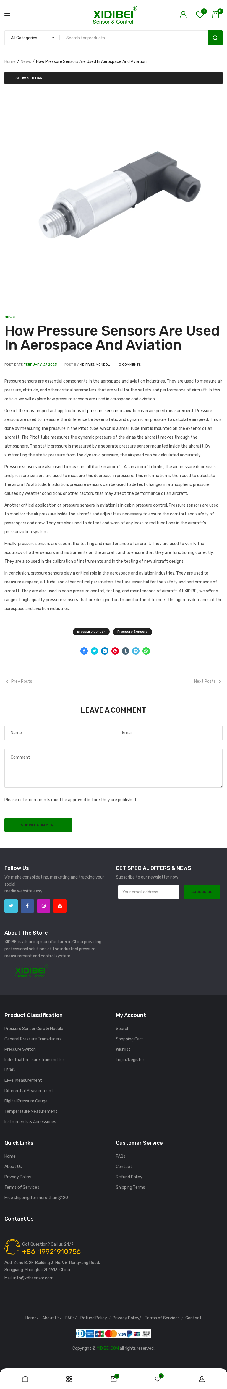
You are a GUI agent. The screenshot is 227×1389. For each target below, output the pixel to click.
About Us (13, 1166)
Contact (124, 1166)
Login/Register (130, 1059)
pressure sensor (91, 632)
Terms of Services (21, 1187)
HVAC (9, 1070)
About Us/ (52, 1318)
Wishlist (123, 1049)
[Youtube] (60, 906)
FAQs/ (71, 1318)
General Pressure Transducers (32, 1039)
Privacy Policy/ (127, 1318)
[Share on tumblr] (125, 651)
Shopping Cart (129, 1039)
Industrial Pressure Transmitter (34, 1059)
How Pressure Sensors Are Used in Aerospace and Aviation (112, 337)
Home (10, 61)
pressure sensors (103, 410)
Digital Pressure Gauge (26, 1101)
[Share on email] (104, 651)
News (26, 61)
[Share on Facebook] (84, 651)
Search (215, 37)
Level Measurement (23, 1080)
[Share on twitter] (94, 651)
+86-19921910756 (51, 1252)
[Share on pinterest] (115, 651)
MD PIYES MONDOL (95, 364)
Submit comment (38, 825)
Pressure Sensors (132, 632)
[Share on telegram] (136, 651)
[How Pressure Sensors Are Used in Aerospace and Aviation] (113, 197)
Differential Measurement (28, 1090)
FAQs (120, 1156)
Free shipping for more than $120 (36, 1197)
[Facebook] (27, 906)
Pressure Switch (20, 1049)
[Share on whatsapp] (146, 651)
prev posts (21, 681)
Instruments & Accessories (30, 1121)
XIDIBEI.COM (108, 1348)
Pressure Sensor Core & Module (33, 1028)
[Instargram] (43, 906)
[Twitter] (11, 906)
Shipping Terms (130, 1187)
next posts (205, 681)
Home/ (32, 1318)
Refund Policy (129, 1177)
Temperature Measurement (30, 1111)
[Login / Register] (185, 15)
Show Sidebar (28, 78)
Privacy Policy (17, 1177)
